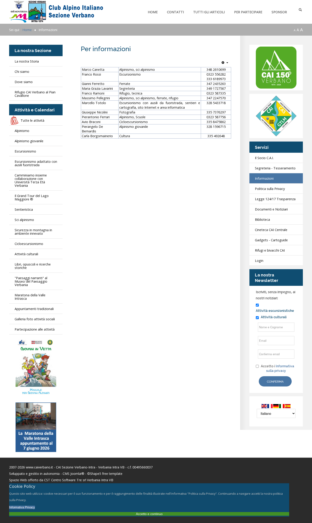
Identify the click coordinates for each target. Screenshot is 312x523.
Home (153, 12)
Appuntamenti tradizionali (34, 309)
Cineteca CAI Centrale (271, 230)
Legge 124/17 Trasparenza (275, 199)
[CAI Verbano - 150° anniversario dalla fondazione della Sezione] (276, 67)
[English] (264, 406)
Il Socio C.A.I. (264, 158)
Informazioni (264, 178)
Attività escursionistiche (275, 311)
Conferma (275, 381)
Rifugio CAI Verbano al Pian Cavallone (35, 94)
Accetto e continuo (149, 514)
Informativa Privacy (22, 507)
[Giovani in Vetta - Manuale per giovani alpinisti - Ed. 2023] (36, 367)
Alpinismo (22, 131)
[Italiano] (282, 406)
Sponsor (279, 12)
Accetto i (277, 368)
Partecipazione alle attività (35, 329)
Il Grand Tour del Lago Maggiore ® (32, 197)
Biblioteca (262, 219)
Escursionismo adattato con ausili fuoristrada (36, 163)
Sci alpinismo (24, 220)
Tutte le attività (32, 120)
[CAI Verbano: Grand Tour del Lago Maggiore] (276, 115)
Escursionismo (25, 151)
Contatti (175, 12)
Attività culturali (26, 254)
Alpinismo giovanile (29, 141)
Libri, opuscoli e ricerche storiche (33, 266)
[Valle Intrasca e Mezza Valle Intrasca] (36, 427)
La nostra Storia (27, 61)
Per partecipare (248, 12)
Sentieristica (24, 209)
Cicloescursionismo (29, 244)
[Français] (270, 406)
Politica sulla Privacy (270, 189)
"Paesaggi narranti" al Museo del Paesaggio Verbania (31, 281)
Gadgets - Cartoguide (271, 240)
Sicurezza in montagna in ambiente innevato (33, 232)
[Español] (288, 406)
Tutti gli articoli (209, 12)
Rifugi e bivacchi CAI (270, 250)
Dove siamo (24, 82)
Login (259, 260)
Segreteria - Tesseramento (275, 168)
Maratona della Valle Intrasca (30, 297)
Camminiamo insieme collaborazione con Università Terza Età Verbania (31, 180)
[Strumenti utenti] (224, 62)
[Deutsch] (276, 406)
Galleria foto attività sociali (35, 319)
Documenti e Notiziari (271, 209)
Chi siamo (22, 71)
